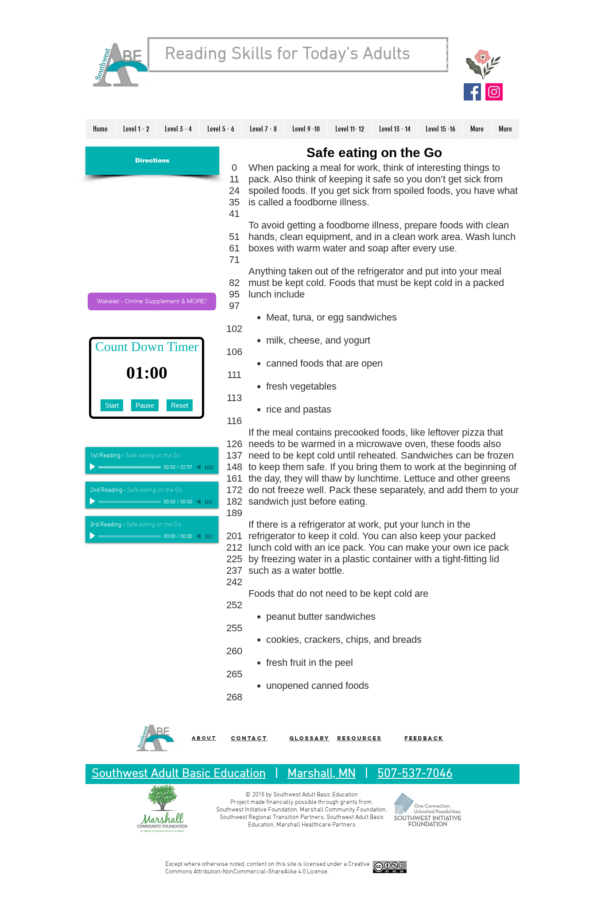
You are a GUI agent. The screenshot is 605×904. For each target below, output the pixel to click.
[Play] (93, 467)
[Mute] (199, 467)
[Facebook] (472, 91)
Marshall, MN (321, 773)
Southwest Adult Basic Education (179, 773)
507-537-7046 (415, 773)
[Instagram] (494, 91)
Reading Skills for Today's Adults (287, 54)
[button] (136, 129)
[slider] (209, 467)
